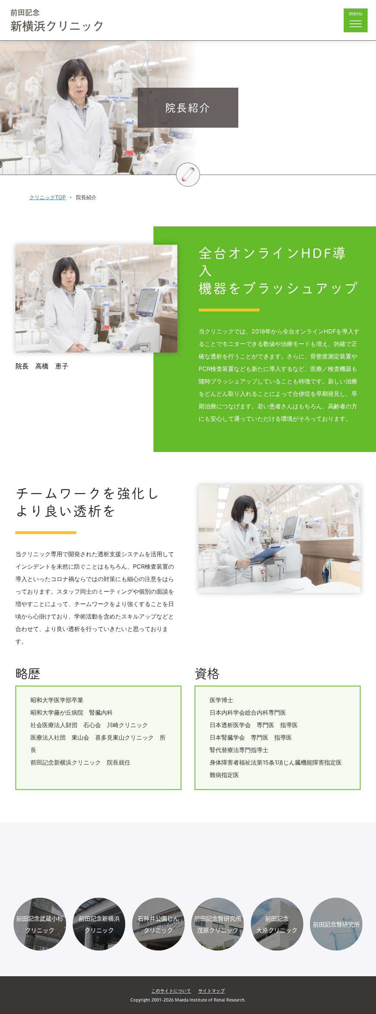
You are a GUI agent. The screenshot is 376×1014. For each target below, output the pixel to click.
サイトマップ (211, 991)
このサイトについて (171, 991)
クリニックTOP (47, 197)
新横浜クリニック (57, 21)
